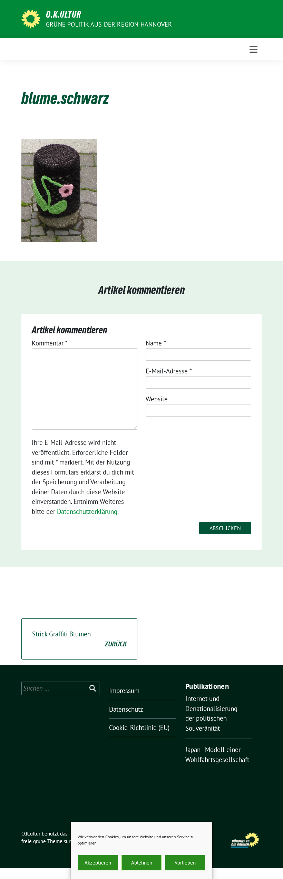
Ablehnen (141, 862)
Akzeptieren (98, 862)
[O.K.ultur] (30, 18)
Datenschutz (126, 709)
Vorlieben (185, 862)
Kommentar (50, 343)
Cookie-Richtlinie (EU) (139, 727)
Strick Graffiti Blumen (79, 639)
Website (157, 399)
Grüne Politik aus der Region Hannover (109, 24)
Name (156, 343)
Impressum (124, 690)
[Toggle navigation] (253, 49)
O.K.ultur (63, 14)
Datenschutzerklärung (87, 511)
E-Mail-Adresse (169, 371)
